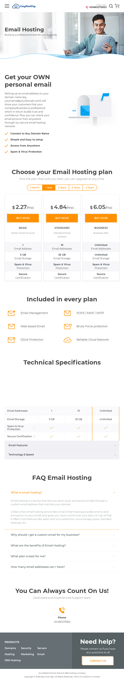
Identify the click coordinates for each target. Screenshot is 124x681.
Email (41, 654)
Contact (96, 677)
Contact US (98, 660)
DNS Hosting (13, 660)
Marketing (27, 654)
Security (26, 648)
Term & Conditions (82, 677)
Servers (42, 648)
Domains (10, 648)
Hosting (10, 654)
